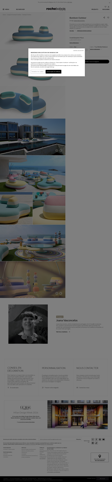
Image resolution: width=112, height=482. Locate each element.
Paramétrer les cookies (38, 71)
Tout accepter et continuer (53, 71)
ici (53, 66)
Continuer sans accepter (78, 50)
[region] (56, 62)
